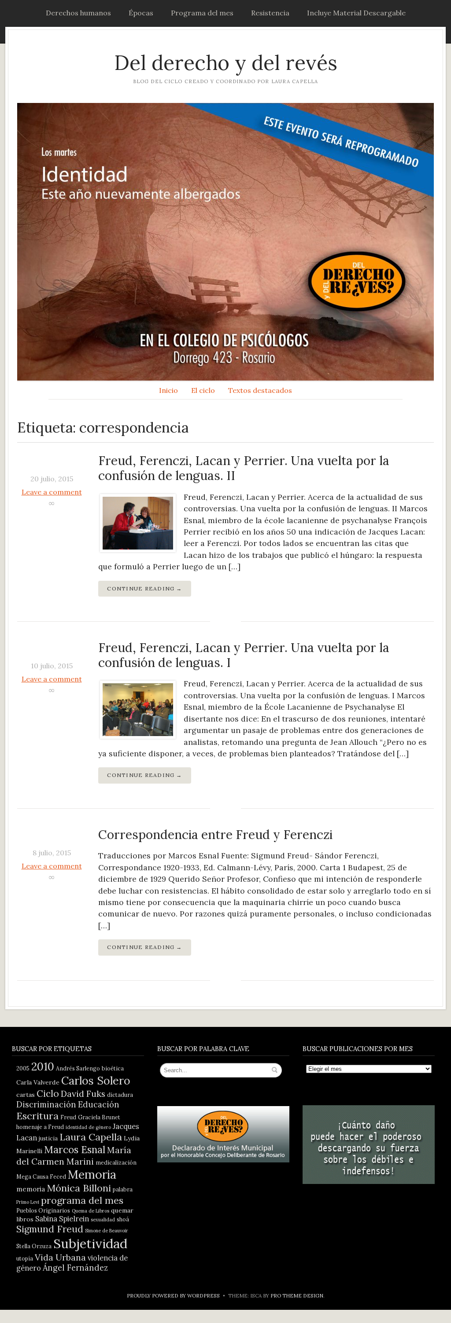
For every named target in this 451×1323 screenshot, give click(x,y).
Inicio (168, 390)
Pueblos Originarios (43, 1210)
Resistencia (270, 12)
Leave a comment (52, 491)
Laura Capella (90, 1137)
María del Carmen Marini (73, 1155)
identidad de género (88, 1127)
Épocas (141, 12)
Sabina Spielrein (62, 1218)
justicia (48, 1138)
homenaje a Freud (40, 1126)
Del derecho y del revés (225, 63)
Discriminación (46, 1104)
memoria (30, 1189)
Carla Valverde (37, 1082)
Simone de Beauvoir (106, 1231)
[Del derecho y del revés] (225, 242)
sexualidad (103, 1220)
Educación (98, 1104)
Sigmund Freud (49, 1229)
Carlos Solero (95, 1081)
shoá (123, 1219)
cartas (25, 1095)
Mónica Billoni (79, 1188)
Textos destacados (260, 390)
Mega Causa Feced (41, 1176)
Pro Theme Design (296, 1295)
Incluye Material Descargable (356, 12)
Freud (68, 1117)
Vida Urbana (60, 1257)
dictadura (120, 1094)
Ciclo (48, 1093)
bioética (113, 1068)
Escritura (37, 1116)
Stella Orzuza (34, 1246)
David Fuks (83, 1093)
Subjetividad (90, 1243)
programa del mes (82, 1200)
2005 (23, 1068)
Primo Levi (27, 1202)
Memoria (92, 1174)
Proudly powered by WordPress (173, 1295)
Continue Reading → (144, 588)
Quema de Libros (90, 1211)
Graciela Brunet (99, 1117)
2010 (42, 1066)
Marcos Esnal (74, 1149)
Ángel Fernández (75, 1268)
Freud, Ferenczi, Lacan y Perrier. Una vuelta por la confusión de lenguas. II (243, 468)
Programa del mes (202, 12)
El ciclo (203, 390)
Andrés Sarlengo (78, 1068)
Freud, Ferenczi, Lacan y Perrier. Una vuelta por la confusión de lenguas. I (243, 655)
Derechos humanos (78, 12)
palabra (123, 1189)
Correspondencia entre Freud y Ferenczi (215, 835)
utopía (24, 1258)
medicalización (116, 1162)
